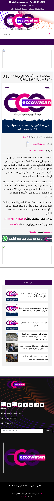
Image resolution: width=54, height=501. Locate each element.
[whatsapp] (27, 238)
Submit (47, 430)
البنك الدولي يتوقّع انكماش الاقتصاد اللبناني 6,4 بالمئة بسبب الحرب (34, 295)
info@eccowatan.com (20, 2)
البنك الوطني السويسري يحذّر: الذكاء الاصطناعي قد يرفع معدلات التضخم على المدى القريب (35, 336)
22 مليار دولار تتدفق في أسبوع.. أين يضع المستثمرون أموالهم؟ (34, 358)
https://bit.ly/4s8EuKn (15, 219)
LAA (40, 494)
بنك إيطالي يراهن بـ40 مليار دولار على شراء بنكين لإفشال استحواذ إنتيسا (34, 347)
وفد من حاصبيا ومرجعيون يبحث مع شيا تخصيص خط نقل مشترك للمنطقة (33, 309)
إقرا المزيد (28, 282)
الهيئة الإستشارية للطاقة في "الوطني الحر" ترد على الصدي (34, 324)
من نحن (23, 496)
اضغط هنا (15, 224)
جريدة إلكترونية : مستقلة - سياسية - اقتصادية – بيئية (27, 9)
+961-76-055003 (39, 2)
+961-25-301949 (28, 5)
